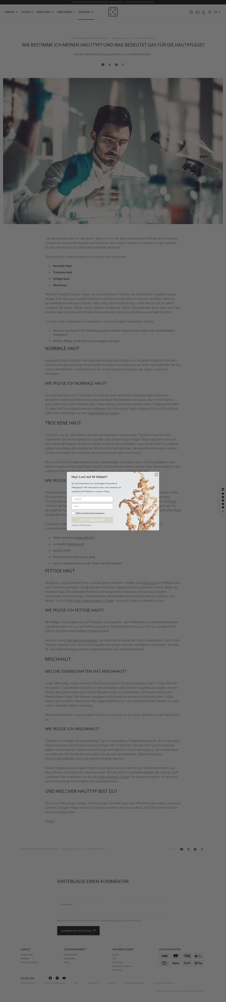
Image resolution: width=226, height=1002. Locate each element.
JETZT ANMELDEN (92, 520)
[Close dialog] (156, 474)
